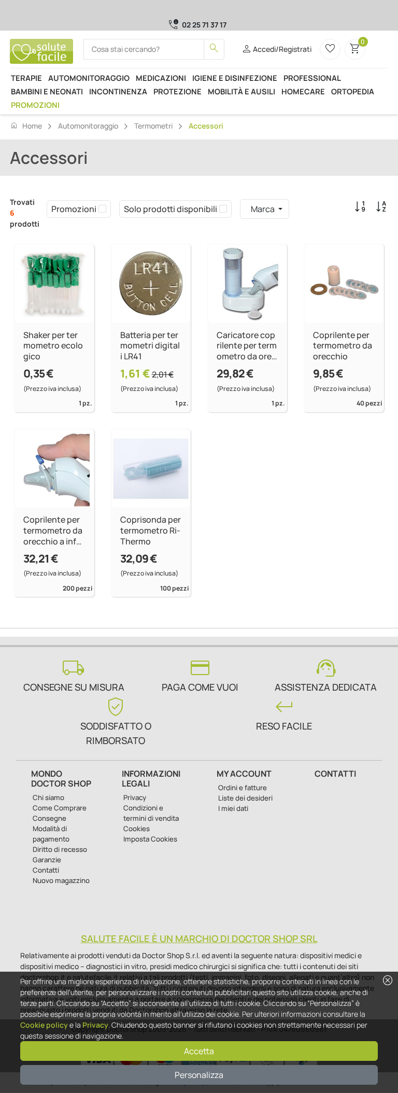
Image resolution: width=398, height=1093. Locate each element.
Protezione (177, 91)
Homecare (303, 91)
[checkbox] (102, 209)
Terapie (26, 78)
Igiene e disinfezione (234, 78)
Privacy (95, 1025)
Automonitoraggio (89, 78)
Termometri (153, 126)
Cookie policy (44, 1025)
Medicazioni (161, 78)
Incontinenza (118, 91)
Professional (312, 78)
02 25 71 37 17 (204, 25)
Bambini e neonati (47, 91)
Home (26, 125)
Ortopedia (352, 91)
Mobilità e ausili (241, 91)
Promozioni (35, 105)
